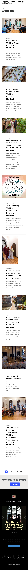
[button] (25, 2)
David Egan (7, 19)
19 (17, 471)
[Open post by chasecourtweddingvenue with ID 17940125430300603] (14, 518)
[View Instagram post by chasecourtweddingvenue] (24, 528)
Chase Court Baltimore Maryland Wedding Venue (13, 2)
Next (21, 471)
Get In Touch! (14, 484)
